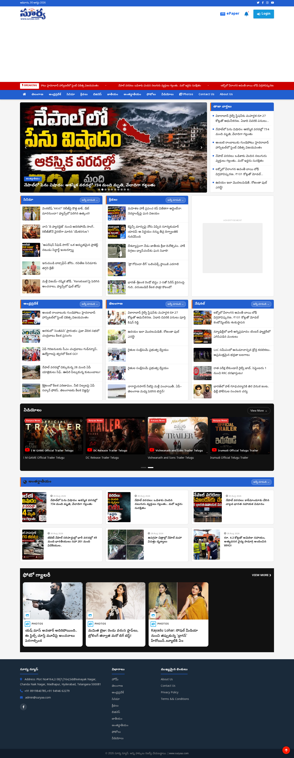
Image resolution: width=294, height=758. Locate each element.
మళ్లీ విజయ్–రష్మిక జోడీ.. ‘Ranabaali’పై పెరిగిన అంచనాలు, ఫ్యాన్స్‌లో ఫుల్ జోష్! (70, 284)
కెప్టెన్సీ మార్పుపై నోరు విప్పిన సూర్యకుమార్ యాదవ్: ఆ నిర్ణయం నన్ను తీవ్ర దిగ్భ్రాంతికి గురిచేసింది (153, 232)
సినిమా (71, 95)
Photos (187, 95)
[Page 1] (143, 467)
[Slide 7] (118, 190)
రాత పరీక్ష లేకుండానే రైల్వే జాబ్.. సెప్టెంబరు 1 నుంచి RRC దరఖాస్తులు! (240, 370)
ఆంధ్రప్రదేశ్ (55, 95)
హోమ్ (115, 680)
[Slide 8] (122, 190)
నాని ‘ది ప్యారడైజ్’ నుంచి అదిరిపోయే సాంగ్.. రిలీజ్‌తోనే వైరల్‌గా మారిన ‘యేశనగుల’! (68, 229)
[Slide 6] (115, 190)
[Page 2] (150, 467)
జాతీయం (112, 95)
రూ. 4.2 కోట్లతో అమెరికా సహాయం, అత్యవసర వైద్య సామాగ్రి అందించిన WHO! (245, 542)
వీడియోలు (167, 95)
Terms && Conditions (175, 699)
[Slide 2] (102, 190)
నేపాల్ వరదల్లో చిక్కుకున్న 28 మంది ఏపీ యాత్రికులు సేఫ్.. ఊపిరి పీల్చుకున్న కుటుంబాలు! (71, 370)
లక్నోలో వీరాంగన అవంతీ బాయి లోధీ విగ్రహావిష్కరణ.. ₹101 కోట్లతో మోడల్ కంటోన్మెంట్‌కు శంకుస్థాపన (225, 86)
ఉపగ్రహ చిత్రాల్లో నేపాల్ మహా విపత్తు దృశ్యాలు (165, 540)
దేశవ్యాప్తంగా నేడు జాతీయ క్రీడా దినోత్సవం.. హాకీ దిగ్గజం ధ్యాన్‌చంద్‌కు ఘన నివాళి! (156, 248)
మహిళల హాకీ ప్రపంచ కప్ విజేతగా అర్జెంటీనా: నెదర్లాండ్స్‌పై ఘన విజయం (155, 211)
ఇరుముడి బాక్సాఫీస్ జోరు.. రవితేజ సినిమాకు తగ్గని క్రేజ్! (69, 265)
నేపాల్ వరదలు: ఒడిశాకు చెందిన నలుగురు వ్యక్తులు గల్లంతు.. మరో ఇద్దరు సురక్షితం (112, 86)
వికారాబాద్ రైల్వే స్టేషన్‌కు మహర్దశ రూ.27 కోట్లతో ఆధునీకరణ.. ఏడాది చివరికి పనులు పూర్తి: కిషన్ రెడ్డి (241, 119)
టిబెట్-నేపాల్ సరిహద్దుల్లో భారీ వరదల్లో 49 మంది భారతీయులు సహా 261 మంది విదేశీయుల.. (72, 542)
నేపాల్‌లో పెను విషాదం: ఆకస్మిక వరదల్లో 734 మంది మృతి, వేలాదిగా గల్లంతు (242, 132)
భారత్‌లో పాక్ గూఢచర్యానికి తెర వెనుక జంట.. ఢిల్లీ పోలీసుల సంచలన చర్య (241, 389)
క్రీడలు (84, 95)
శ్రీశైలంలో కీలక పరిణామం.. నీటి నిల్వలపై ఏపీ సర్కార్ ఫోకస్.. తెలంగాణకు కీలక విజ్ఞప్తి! (68, 388)
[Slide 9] (125, 190)
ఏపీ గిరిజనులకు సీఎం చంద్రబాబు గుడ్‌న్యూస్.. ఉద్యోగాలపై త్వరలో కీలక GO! (70, 351)
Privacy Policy (169, 693)
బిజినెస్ (97, 95)
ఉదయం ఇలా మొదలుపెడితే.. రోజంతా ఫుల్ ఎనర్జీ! (241, 185)
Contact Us (206, 95)
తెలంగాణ (37, 95)
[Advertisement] (147, 50)
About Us (226, 95)
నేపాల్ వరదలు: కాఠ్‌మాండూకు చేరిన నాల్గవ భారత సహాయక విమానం (247, 503)
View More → (258, 410)
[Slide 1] (99, 190)
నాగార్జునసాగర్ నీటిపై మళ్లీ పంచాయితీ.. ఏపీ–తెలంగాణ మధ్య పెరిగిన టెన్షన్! (155, 389)
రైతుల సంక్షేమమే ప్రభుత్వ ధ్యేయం (148, 350)
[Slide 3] (106, 190)
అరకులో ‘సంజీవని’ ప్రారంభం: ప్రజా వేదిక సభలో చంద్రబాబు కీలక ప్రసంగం (70, 333)
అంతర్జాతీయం (132, 95)
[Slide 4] (109, 190)
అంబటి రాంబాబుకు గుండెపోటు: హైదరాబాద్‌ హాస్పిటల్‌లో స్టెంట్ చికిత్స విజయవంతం (242, 145)
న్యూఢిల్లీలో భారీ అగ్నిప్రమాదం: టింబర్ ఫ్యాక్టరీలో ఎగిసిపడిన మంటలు (242, 334)
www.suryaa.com (179, 753)
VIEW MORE (261, 575)
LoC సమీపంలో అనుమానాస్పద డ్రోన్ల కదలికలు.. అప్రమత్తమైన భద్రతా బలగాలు (242, 352)
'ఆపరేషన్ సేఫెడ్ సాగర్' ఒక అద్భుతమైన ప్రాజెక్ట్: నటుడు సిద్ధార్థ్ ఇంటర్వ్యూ (70, 247)
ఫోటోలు (151, 95)
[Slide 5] (112, 190)
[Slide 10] (128, 190)
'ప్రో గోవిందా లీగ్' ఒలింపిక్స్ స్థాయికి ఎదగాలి (153, 264)
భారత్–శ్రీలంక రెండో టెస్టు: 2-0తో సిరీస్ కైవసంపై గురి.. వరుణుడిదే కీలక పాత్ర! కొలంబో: (156, 285)
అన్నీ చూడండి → (90, 200)
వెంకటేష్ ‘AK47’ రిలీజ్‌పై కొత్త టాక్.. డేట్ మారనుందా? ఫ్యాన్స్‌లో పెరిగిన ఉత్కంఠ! (66, 211)
